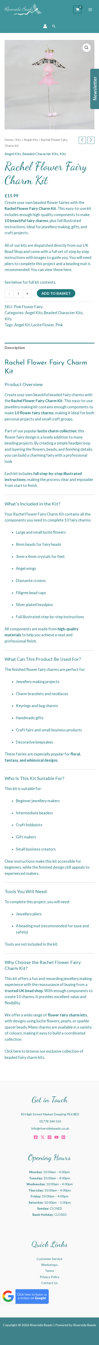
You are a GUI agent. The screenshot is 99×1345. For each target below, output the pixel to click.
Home (9, 140)
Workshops (49, 1265)
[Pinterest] (63, 1137)
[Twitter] (43, 1137)
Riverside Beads (84, 1325)
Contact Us (49, 1283)
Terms (49, 1271)
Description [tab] (15, 347)
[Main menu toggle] (90, 9)
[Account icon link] (45, 26)
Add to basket (56, 293)
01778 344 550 (50, 1121)
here (67, 269)
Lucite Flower (42, 325)
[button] (54, 26)
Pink (59, 325)
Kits (18, 140)
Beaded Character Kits (40, 153)
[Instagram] (49, 1137)
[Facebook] (36, 1137)
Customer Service (49, 1259)
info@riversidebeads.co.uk (50, 1128)
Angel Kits (31, 140)
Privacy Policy (49, 1277)
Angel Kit (22, 325)
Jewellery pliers (29, 914)
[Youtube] (56, 1137)
